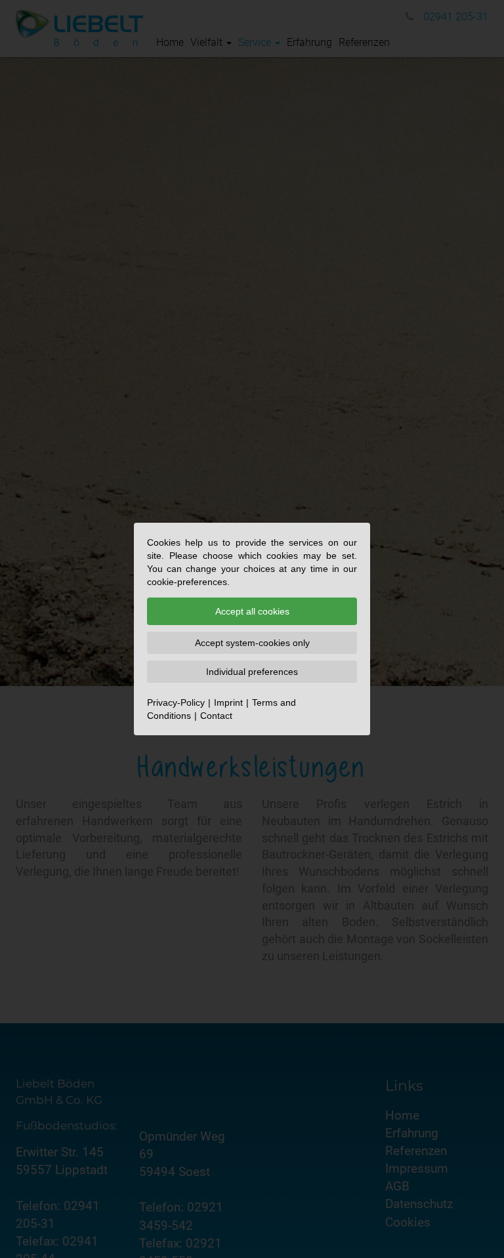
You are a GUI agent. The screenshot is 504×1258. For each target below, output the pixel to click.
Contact (216, 715)
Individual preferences (252, 671)
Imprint (228, 702)
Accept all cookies (252, 611)
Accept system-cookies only (252, 643)
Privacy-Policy (176, 702)
